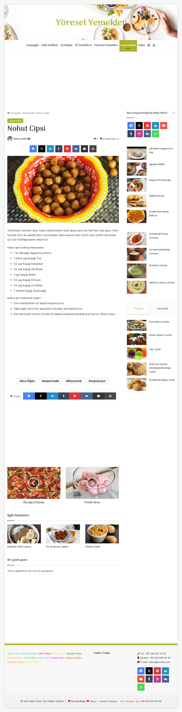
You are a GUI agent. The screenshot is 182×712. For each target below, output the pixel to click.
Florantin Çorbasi (159, 322)
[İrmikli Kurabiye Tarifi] (136, 384)
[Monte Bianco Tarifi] (136, 339)
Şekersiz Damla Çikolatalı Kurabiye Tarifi (160, 368)
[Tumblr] (58, 148)
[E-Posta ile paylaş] (84, 148)
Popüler (139, 308)
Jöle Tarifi (155, 350)
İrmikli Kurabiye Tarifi (162, 380)
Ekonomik (75, 381)
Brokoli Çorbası (158, 266)
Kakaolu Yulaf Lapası (19, 547)
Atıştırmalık (128, 45)
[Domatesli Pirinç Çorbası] (136, 238)
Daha (141, 45)
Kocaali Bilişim (78, 701)
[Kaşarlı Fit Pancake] (136, 185)
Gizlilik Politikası (109, 701)
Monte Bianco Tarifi (160, 335)
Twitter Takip (102, 653)
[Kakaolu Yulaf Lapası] (24, 533)
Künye (93, 701)
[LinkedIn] (50, 148)
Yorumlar (162, 308)
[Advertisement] (91, 81)
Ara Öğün (28, 381)
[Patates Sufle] (102, 533)
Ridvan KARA (20, 138)
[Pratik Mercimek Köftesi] (136, 216)
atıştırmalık (51, 381)
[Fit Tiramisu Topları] (63, 533)
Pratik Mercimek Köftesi (159, 214)
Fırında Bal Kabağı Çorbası (159, 252)
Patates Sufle (92, 547)
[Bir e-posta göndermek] (29, 138)
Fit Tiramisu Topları (57, 547)
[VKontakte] (75, 148)
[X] (41, 148)
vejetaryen (97, 381)
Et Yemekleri (83, 45)
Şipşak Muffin (157, 164)
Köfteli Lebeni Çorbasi (162, 283)
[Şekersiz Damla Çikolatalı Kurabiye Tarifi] (136, 369)
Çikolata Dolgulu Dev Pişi (161, 151)
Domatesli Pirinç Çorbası (158, 236)
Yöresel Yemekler (106, 45)
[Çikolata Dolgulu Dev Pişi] (136, 153)
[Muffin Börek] (136, 200)
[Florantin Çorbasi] (136, 325)
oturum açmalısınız (43, 570)
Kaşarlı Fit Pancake (160, 180)
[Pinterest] (67, 148)
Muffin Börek (156, 196)
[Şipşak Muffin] (136, 169)
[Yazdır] (93, 148)
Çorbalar (67, 45)
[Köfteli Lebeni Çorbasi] (136, 287)
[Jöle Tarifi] (136, 354)
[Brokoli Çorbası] (136, 271)
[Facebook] (33, 148)
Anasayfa (32, 45)
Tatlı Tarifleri (49, 45)
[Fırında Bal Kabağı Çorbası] (136, 254)
